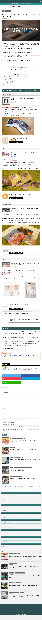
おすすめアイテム (6, 522)
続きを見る (13, 101)
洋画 (3, 546)
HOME (12, 611)
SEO (3, 539)
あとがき (4, 84)
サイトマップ (29, 611)
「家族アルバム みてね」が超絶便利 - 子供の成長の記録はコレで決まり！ (24, 208)
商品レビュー (5, 500)
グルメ (4, 512)
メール (4, 412)
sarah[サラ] (7, 82)
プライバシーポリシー (17, 611)
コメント (4, 395)
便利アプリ (6, 387)
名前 (4, 408)
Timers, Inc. (13, 195)
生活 (9, 387)
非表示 (18, 74)
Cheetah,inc (13, 305)
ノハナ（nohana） (9, 78)
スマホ (4, 495)
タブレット (5, 497)
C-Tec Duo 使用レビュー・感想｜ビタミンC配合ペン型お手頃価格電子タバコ (17, 488)
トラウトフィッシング (7, 527)
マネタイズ (5, 541)
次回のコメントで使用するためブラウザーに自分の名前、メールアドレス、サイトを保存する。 (18, 420)
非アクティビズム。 (21, 614)
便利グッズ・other (6, 503)
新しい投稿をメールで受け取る (9, 424)
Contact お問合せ (23, 611)
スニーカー (5, 534)
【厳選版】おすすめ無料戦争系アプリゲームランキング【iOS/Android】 (23, 449)
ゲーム (4, 507)
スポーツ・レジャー (6, 519)
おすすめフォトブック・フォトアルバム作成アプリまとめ (16, 76)
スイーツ (4, 517)
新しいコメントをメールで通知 (9, 422)
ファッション (5, 529)
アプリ (3, 387)
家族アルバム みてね (9, 81)
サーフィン (5, 524)
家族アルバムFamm (9, 79)
